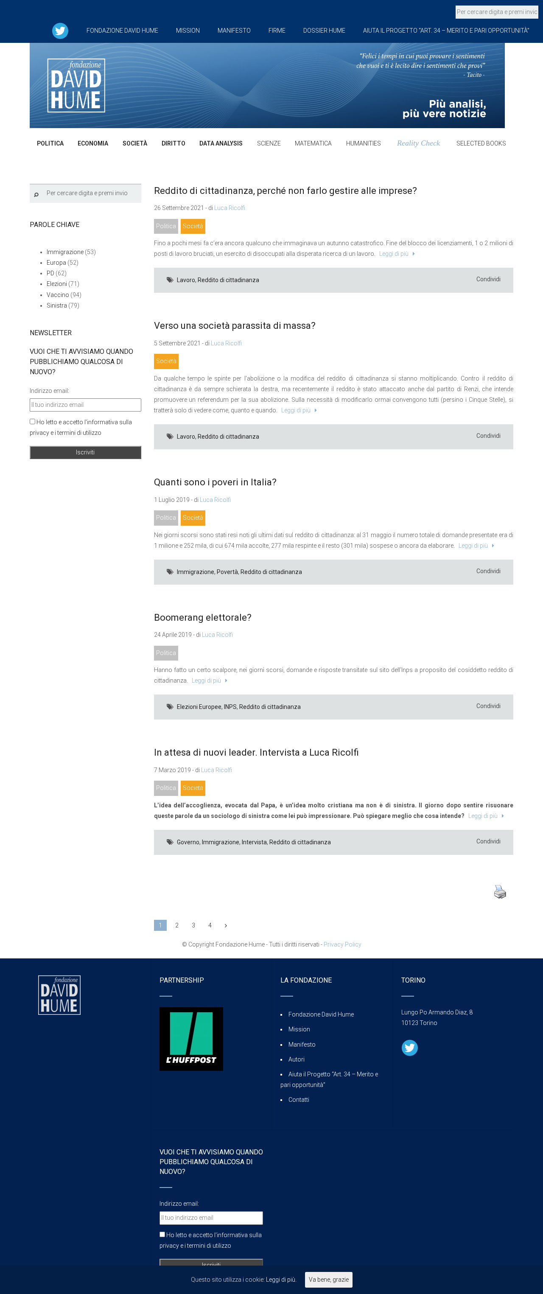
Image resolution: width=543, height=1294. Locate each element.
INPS (230, 706)
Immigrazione (195, 572)
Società (193, 226)
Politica (166, 226)
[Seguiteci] (60, 30)
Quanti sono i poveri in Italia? (215, 482)
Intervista (254, 842)
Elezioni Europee (199, 706)
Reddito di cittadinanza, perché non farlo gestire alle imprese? (285, 190)
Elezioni (57, 283)
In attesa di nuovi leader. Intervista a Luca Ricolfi (256, 752)
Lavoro (186, 280)
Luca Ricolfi (229, 207)
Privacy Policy (342, 944)
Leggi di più (393, 253)
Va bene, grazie (329, 1279)
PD (50, 273)
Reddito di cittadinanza (228, 280)
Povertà (227, 572)
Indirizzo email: (49, 390)
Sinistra (57, 305)
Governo (188, 842)
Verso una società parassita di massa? (235, 325)
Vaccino (58, 294)
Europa (56, 262)
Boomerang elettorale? (203, 617)
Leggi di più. (281, 1279)
